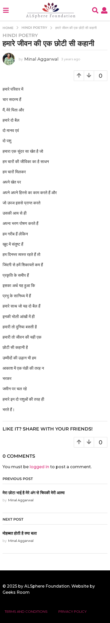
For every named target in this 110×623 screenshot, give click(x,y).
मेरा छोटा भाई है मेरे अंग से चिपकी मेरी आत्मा (34, 492)
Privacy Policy (72, 611)
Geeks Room (16, 592)
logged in (39, 466)
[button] (6, 10)
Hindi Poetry (20, 35)
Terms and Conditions (26, 611)
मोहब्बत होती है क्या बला (20, 533)
